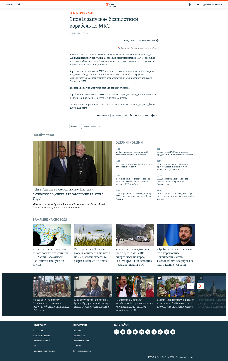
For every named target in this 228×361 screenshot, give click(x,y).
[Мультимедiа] (198, 4)
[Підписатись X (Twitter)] (129, 331)
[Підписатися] (172, 331)
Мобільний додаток (42, 336)
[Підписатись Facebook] (116, 331)
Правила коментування (44, 351)
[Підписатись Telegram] (153, 331)
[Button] (130, 40)
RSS (34, 346)
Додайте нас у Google (212, 4)
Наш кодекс (79, 336)
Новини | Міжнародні (82, 13)
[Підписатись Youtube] (135, 331)
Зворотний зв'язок (82, 351)
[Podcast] (166, 331)
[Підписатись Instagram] (141, 331)
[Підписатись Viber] (147, 331)
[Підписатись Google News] (122, 331)
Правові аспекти (81, 341)
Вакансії (77, 346)
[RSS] (160, 331)
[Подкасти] (190, 4)
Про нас (77, 331)
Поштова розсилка (41, 341)
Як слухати (38, 331)
